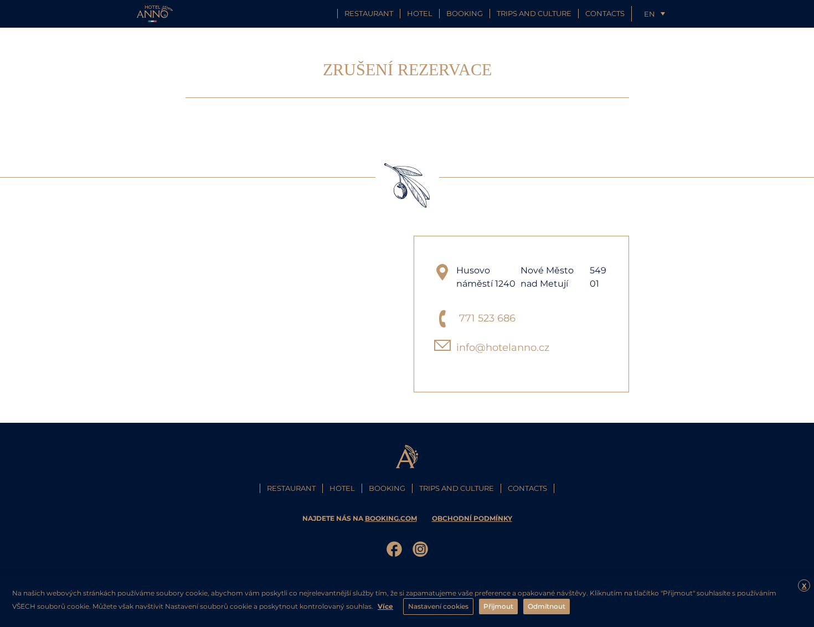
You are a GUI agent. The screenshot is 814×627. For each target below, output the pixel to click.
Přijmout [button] (498, 606)
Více (385, 606)
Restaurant (368, 13)
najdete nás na (359, 518)
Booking (464, 13)
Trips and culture (534, 13)
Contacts (605, 13)
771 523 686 (487, 318)
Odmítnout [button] (546, 606)
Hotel (419, 13)
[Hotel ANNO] (155, 13)
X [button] (804, 586)
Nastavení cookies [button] (438, 606)
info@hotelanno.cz (502, 347)
